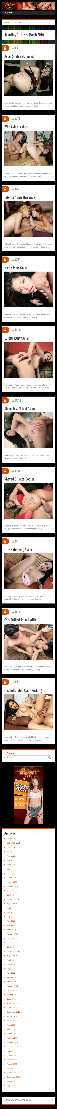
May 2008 (11, 1086)
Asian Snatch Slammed (19, 56)
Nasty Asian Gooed (16, 268)
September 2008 (13, 1077)
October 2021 (12, 839)
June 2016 (11, 865)
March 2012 (11, 977)
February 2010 (12, 1038)
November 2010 (13, 1003)
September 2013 (13, 899)
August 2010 (12, 1016)
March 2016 (11, 878)
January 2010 (12, 1042)
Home (6, 23)
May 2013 (11, 917)
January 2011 (12, 995)
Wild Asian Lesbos (16, 127)
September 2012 (13, 951)
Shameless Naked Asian (19, 409)
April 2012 (11, 973)
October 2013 (12, 895)
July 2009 (10, 1068)
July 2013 (10, 908)
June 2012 (11, 964)
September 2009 (13, 1060)
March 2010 (11, 1034)
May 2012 (11, 969)
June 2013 (11, 912)
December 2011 (13, 990)
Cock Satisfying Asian (18, 550)
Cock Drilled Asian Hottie (20, 620)
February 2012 (12, 982)
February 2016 (12, 882)
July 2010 (10, 1021)
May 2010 (11, 1029)
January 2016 (12, 886)
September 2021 (13, 843)
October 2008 (12, 1073)
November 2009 (13, 1051)
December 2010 (13, 999)
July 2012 (10, 960)
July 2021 (10, 852)
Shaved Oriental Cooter (19, 479)
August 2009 (12, 1064)
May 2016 (11, 869)
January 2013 (12, 934)
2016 (13, 23)
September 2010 (13, 1012)
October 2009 (12, 1055)
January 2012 (12, 986)
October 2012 (12, 947)
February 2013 (12, 930)
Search (10, 753)
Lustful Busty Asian (17, 338)
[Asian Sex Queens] (28, 6)
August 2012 (12, 956)
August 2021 (12, 847)
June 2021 (11, 856)
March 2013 (11, 925)
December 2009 (13, 1047)
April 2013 (11, 921)
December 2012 (13, 938)
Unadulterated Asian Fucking (23, 691)
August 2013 (12, 904)
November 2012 (13, 943)
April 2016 (11, 873)
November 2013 (13, 891)
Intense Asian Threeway (19, 197)
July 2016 (10, 860)
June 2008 (11, 1081)
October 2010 (12, 1008)
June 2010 (11, 1025)
